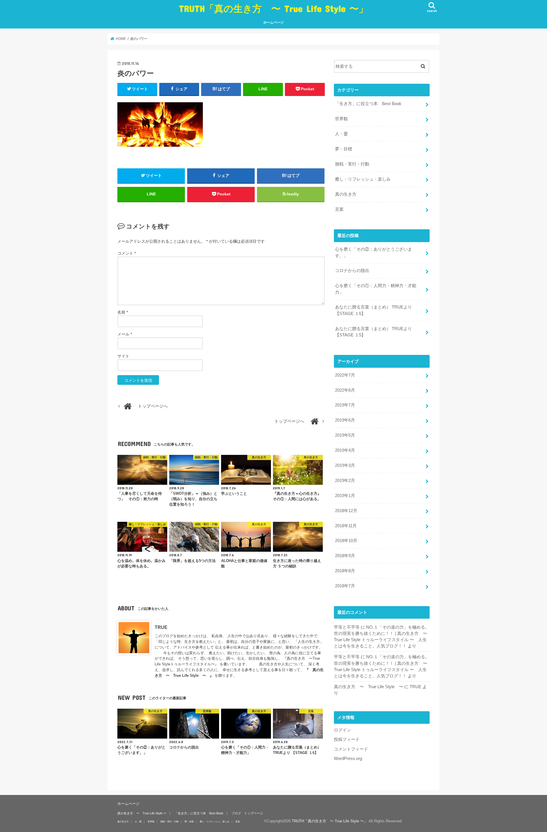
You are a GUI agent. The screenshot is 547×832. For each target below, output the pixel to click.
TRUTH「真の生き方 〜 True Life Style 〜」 (273, 8)
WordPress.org (348, 758)
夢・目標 (343, 149)
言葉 (339, 209)
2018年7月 (345, 586)
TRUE (161, 627)
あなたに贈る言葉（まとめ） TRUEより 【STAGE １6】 (373, 310)
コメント (126, 253)
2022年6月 (345, 390)
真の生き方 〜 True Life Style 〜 (368, 686)
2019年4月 (345, 450)
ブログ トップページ (247, 813)
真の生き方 (345, 194)
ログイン (342, 730)
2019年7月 (345, 405)
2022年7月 (345, 375)
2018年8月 (345, 571)
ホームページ (273, 22)
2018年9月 (345, 555)
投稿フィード (347, 739)
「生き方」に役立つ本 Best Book (368, 103)
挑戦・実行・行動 (352, 164)
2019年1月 (345, 495)
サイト (123, 356)
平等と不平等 (347, 627)
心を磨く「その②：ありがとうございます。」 (373, 252)
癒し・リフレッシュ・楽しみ (363, 179)
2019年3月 (345, 465)
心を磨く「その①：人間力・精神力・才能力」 (375, 288)
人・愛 (341, 134)
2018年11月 (346, 526)
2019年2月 (345, 480)
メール (124, 334)
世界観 (341, 118)
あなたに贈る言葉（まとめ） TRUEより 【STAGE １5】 (373, 331)
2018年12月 (346, 510)
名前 (122, 312)
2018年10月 (346, 540)
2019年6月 (345, 420)
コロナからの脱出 (352, 270)
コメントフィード (351, 749)
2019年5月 (345, 435)
